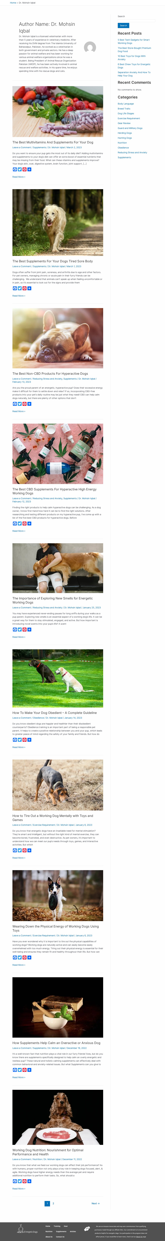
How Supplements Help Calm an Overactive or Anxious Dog (56, 1043)
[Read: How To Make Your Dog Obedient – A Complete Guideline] (57, 678)
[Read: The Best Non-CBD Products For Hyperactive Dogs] (57, 338)
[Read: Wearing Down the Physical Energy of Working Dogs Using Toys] (57, 895)
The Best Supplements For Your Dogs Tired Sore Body (52, 261)
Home (48, 1226)
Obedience (38, 718)
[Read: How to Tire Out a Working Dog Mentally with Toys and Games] (57, 785)
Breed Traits (124, 108)
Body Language (126, 103)
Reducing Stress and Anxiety (47, 378)
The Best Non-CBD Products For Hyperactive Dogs (50, 373)
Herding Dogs (125, 133)
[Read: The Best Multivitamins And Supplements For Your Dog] (57, 111)
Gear (66, 1226)
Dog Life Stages (126, 113)
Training (57, 1226)
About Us (49, 1237)
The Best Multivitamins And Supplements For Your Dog (52, 142)
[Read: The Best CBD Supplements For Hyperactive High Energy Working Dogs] (57, 453)
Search (121, 16)
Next (96, 1203)
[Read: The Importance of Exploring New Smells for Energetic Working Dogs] (57, 568)
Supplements (39, 147)
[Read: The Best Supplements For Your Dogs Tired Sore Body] (57, 222)
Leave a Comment (21, 147)
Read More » (18, 176)
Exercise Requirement (44, 825)
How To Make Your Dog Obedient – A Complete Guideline (54, 713)
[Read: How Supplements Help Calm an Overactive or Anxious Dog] (57, 1007)
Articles (73, 1231)
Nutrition (37, 1159)
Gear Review (124, 123)
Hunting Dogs (125, 138)
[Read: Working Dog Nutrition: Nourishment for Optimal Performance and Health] (57, 1117)
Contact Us (60, 1237)
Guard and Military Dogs (130, 128)
